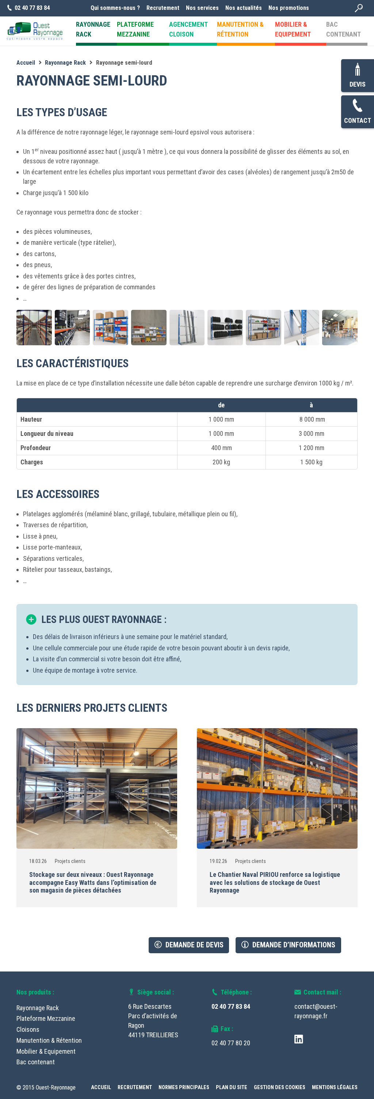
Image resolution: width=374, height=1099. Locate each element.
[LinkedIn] (298, 1039)
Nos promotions (288, 7)
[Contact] (357, 106)
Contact (357, 120)
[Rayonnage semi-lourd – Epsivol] (149, 327)
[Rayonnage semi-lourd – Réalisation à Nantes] (34, 327)
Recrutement (162, 7)
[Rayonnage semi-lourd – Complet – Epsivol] (263, 327)
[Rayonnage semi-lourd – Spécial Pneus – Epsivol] (225, 327)
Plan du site (231, 1087)
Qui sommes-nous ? (115, 7)
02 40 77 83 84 (230, 1006)
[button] (358, 8)
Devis (358, 84)
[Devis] (357, 69)
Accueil (101, 1087)
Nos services (202, 7)
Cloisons (27, 1029)
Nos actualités (243, 7)
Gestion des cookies (279, 1087)
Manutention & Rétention (49, 1040)
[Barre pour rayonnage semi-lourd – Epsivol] (302, 327)
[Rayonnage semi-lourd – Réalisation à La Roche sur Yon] (72, 327)
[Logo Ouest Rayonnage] (35, 31)
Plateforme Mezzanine (45, 1018)
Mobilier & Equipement (46, 1051)
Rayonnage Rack (37, 1008)
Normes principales (184, 1087)
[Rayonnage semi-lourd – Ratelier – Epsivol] (187, 327)
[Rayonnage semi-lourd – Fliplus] (110, 327)
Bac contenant (35, 1062)
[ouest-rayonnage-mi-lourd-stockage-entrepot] (340, 327)
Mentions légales (335, 1087)
